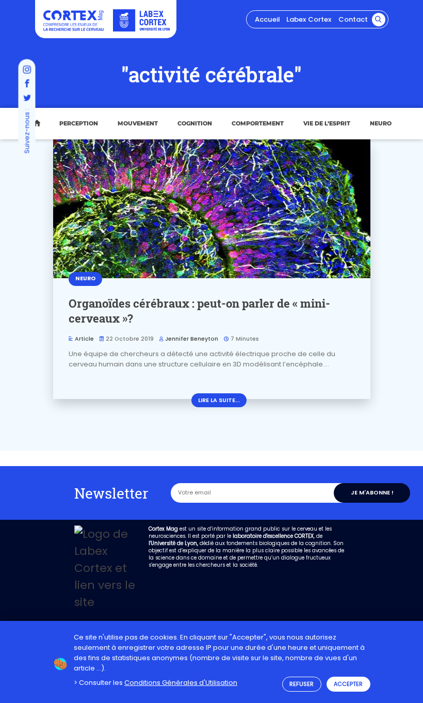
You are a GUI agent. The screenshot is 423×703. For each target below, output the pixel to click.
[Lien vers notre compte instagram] (27, 70)
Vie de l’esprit (326, 123)
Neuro (381, 123)
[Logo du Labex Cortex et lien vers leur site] (141, 20)
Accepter (348, 684)
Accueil (267, 19)
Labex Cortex (309, 19)
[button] (378, 19)
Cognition (194, 123)
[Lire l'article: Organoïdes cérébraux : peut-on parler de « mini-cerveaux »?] (211, 208)
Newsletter (111, 493)
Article (84, 339)
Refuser (301, 684)
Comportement (258, 123)
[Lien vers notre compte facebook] (27, 84)
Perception (78, 123)
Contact (353, 19)
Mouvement (138, 123)
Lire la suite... (219, 400)
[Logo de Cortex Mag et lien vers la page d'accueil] (73, 20)
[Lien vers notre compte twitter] (27, 98)
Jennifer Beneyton (191, 339)
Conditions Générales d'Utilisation (180, 683)
